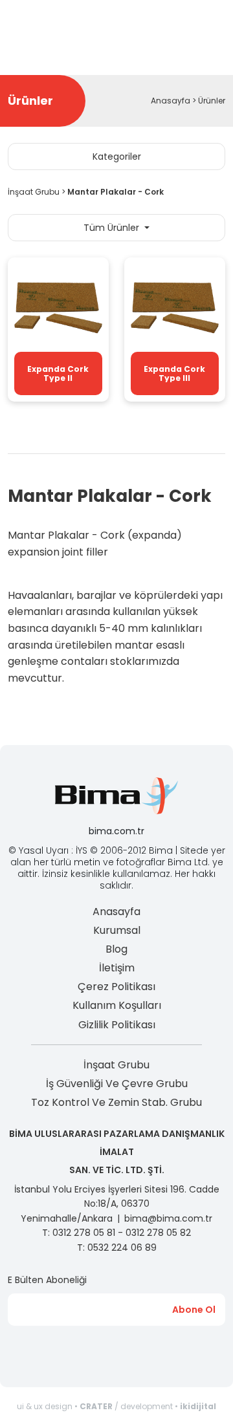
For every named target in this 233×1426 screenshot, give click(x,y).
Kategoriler (117, 156)
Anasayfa (170, 100)
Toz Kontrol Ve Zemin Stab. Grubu (116, 1102)
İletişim (117, 967)
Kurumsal (116, 930)
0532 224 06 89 (122, 1247)
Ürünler (211, 100)
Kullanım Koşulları (116, 1005)
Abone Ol (194, 1309)
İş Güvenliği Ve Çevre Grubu (117, 1083)
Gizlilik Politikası (116, 1024)
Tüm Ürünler (112, 227)
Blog (116, 949)
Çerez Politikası (116, 986)
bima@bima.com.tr (168, 1218)
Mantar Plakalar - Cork (115, 191)
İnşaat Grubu (34, 191)
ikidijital (198, 1406)
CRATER (96, 1406)
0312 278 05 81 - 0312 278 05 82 (121, 1232)
